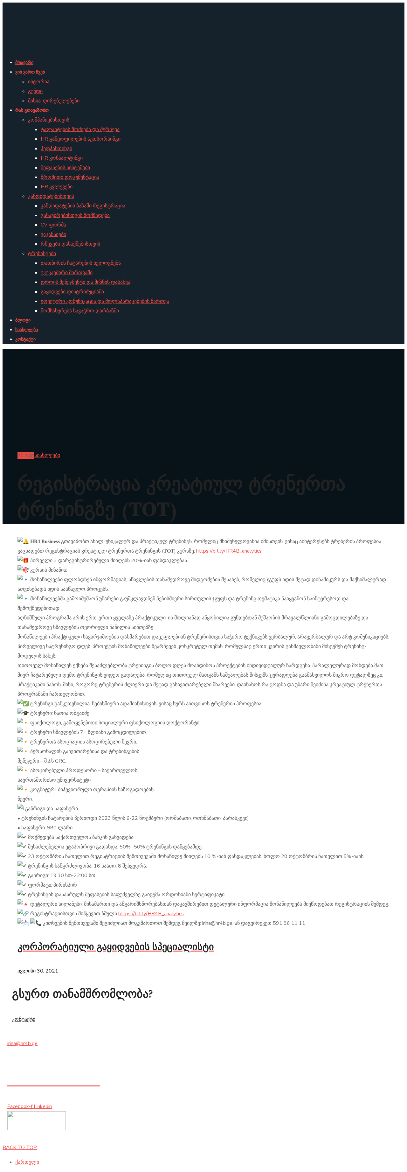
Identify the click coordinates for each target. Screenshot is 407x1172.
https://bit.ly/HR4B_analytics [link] (229, 551)
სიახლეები (47, 455)
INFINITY (63, 1137)
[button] (203, 1019)
